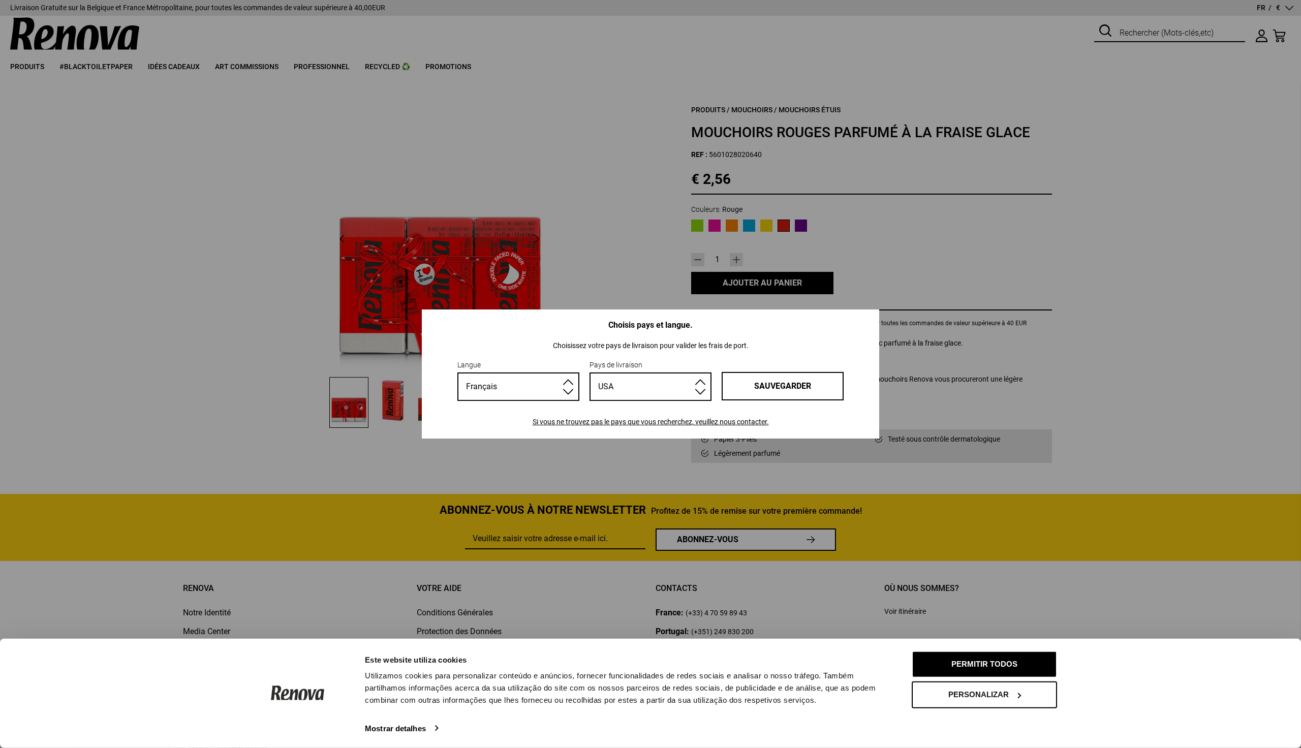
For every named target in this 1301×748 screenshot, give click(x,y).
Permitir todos (984, 664)
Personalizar (978, 694)
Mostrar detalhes (395, 728)
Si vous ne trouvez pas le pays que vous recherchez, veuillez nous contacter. (651, 422)
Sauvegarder (782, 386)
